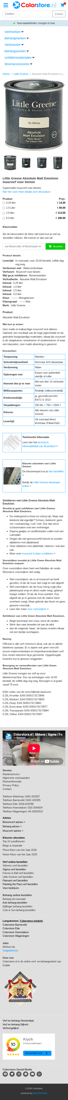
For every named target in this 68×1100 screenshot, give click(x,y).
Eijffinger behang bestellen (17, 906)
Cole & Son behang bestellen (19, 910)
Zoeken (59, 14)
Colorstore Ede (11, 928)
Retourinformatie (12, 781)
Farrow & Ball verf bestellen (18, 873)
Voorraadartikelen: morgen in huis (35, 23)
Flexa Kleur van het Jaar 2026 (20, 849)
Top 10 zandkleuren (14, 841)
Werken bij (9, 946)
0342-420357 (32, 796)
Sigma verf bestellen (14, 869)
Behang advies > (12, 826)
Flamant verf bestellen (15, 880)
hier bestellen (56, 471)
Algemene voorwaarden (16, 777)
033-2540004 (35, 807)
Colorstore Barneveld (15, 924)
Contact (7, 788)
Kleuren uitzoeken (14, 837)
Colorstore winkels (31, 920)
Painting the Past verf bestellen (20, 884)
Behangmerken (15, 38)
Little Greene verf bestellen (18, 876)
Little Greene (21, 73)
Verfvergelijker (11, 1028)
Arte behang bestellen (15, 902)
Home (6, 73)
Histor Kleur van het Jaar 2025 (20, 854)
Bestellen (57, 246)
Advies (7, 817)
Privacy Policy (11, 785)
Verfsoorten (13, 44)
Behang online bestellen (17, 895)
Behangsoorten (15, 51)
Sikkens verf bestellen (15, 865)
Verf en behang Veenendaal (18, 1020)
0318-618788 (26, 803)
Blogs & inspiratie (12, 845)
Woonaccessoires (17, 64)
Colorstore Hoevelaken (16, 932)
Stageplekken (10, 950)
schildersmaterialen (18, 57)
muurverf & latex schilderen (37, 553)
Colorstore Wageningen (16, 935)
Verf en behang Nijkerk (15, 1024)
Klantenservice (11, 774)
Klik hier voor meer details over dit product (26, 191)
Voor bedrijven (11, 887)
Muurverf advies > (13, 830)
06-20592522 (35, 811)
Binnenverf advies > (14, 822)
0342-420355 (33, 800)
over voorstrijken (36, 609)
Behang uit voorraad (14, 898)
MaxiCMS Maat (40, 1093)
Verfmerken (13, 32)
